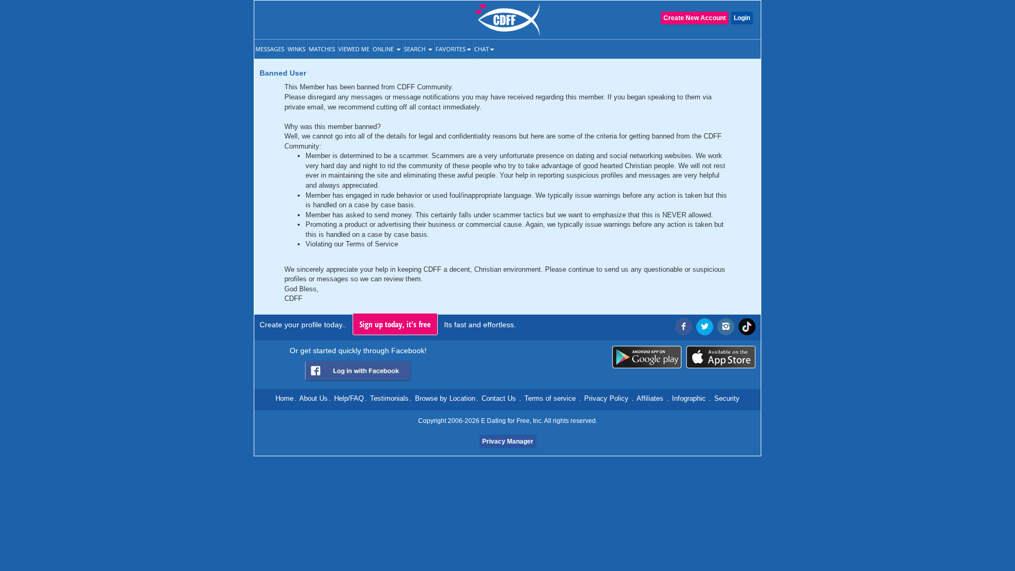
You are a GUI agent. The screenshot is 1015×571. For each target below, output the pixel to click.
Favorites (451, 49)
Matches (322, 49)
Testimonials (389, 398)
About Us (313, 398)
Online (384, 49)
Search (415, 49)
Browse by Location (445, 398)
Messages (269, 49)
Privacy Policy (606, 398)
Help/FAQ (349, 398)
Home (284, 398)
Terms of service (550, 398)
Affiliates (649, 398)
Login (742, 18)
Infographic (689, 398)
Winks (297, 49)
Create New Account (694, 18)
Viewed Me (354, 49)
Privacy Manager (507, 441)
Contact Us (499, 398)
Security (727, 398)
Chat (481, 49)
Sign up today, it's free (395, 324)
